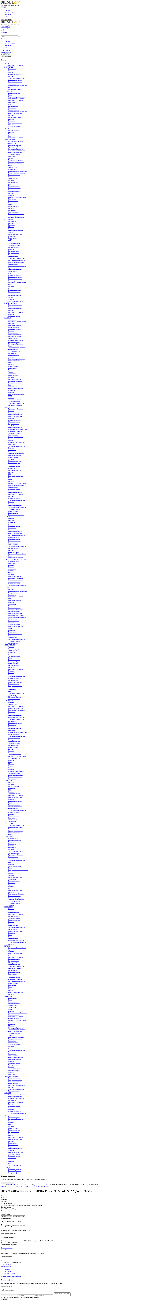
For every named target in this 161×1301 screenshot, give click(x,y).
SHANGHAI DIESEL (11, 1076)
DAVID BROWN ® (10, 303)
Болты (10, 87)
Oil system (11, 875)
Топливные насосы (14, 154)
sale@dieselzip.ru (6, 29)
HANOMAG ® (9, 426)
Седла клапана (13, 167)
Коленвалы (11, 121)
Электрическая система (15, 301)
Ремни (10, 104)
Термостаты (12, 84)
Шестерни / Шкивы (14, 145)
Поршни (11, 76)
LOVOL (7, 128)
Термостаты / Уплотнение (16, 710)
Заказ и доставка (9, 12)
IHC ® (6, 491)
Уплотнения (12, 69)
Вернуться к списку (7, 1248)
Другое (10, 72)
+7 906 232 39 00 (6, 1264)
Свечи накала (12, 178)
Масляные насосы (14, 126)
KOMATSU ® (8, 701)
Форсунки (11, 818)
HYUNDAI (8, 91)
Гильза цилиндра (13, 110)
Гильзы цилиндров (14, 71)
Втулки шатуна (13, 106)
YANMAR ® (8, 1115)
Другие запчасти (9, 139)
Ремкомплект (12, 998)
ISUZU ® (7, 517)
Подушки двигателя (14, 336)
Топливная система (14, 245)
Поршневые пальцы (14, 191)
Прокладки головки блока (16, 1085)
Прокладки (11, 225)
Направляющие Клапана (16, 99)
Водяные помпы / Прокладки (17, 86)
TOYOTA (7, 63)
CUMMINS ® (8, 219)
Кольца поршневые (14, 74)
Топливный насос (14, 582)
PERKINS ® (8, 996)
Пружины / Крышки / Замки (17, 197)
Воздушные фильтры (15, 1173)
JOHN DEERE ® (9, 645)
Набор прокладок (13, 1083)
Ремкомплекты (13, 201)
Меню (3, 7)
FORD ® (7, 407)
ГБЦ (9, 136)
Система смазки (13, 212)
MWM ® (7, 946)
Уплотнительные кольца (16, 78)
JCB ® (6, 587)
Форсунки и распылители (16, 97)
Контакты (7, 14)
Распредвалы (12, 102)
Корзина (4, 32)
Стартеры (11, 766)
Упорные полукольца (15, 634)
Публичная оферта (7, 1280)
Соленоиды (12, 195)
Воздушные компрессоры (16, 217)
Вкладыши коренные (15, 80)
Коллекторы (12, 636)
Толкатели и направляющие (17, 173)
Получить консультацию (8, 1233)
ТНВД (10, 240)
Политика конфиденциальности (11, 1276)
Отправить (4, 1299)
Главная (3, 1185)
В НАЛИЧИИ (8, 67)
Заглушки (11, 297)
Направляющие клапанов (16, 717)
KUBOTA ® (8, 781)
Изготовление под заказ (15, 141)
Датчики (11, 180)
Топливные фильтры (14, 1169)
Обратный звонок (6, 19)
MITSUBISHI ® (9, 907)
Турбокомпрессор (13, 853)
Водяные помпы (13, 253)
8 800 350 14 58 (5, 27)
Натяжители (12, 210)
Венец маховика (13, 203)
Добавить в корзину (18, 1216)
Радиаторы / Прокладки (15, 149)
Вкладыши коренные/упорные (18, 870)
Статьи (6, 16)
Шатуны (11, 119)
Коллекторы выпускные (16, 162)
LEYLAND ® (8, 823)
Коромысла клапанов (15, 164)
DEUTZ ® (7, 318)
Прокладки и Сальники (15, 65)
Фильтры (11, 232)
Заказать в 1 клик (6, 1216)
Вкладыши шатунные (15, 82)
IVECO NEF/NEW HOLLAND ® (15, 559)
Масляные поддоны (14, 255)
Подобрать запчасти (7, 1183)
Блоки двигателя (13, 206)
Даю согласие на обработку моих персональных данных (21, 1297)
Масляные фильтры (14, 1171)
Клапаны (11, 125)
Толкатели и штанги (14, 754)
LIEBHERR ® (8, 836)
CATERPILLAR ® (10, 143)
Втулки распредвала (14, 89)
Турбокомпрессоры (14, 216)
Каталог (7, 10)
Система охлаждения (15, 405)
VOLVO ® (7, 1093)
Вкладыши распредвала (15, 160)
